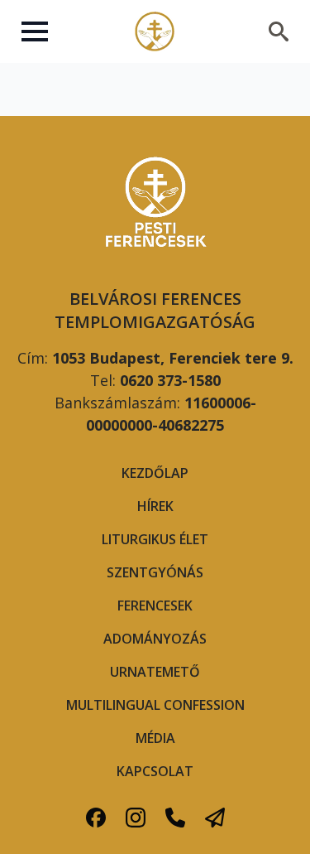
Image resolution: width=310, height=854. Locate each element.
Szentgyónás (155, 572)
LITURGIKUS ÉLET (155, 539)
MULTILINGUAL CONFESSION (155, 705)
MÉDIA (155, 738)
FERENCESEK (155, 605)
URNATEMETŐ (155, 671)
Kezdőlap (155, 473)
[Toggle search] (278, 31)
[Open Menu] (34, 31)
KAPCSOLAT (155, 771)
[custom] (96, 817)
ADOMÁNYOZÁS (155, 638)
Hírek (155, 506)
